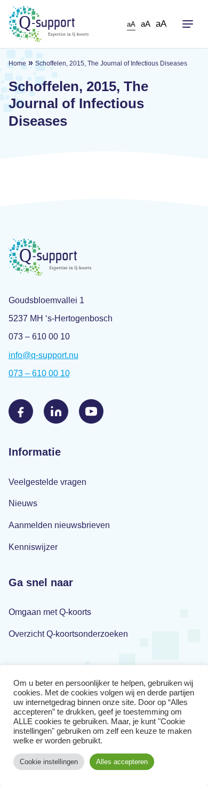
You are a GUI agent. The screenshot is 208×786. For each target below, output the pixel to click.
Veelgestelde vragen (47, 482)
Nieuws (23, 503)
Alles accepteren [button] (122, 762)
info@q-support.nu (43, 355)
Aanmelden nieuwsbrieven (59, 525)
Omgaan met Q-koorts (50, 612)
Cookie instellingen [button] (49, 762)
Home (17, 63)
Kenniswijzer (33, 547)
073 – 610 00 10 (39, 373)
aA (131, 24)
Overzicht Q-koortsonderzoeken (68, 633)
